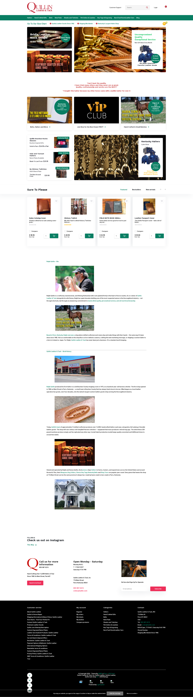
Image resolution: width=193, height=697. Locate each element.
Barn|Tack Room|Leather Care (124, 18)
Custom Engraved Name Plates (37, 630)
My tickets (79, 617)
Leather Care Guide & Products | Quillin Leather (42, 633)
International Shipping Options (37, 646)
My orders (79, 614)
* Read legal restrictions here (129, 593)
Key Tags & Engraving (104, 18)
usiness (84, 470)
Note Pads (58, 18)
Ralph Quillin (51, 387)
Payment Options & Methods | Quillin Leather (42, 643)
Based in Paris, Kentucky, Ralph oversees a (61, 335)
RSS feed (112, 673)
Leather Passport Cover (144, 218)
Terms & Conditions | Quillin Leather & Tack (41, 635)
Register (79, 612)
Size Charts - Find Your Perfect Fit (38, 619)
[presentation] (160, 189)
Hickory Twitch (70, 218)
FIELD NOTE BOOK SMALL (110, 218)
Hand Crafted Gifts (40, 18)
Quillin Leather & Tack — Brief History (59, 351)
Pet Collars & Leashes (88, 18)
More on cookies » (132, 693)
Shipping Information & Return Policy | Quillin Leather (44, 617)
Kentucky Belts (93, 472)
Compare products (82, 622)
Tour (28, 659)
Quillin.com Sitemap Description (38, 627)
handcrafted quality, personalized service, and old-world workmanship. (112, 301)
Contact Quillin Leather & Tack (37, 622)
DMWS (100, 673)
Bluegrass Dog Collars (68, 472)
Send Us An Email (35, 583)
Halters (29, 18)
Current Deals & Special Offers (37, 638)
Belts (50, 18)
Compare (34, 231)
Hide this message (115, 693)
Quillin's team (55, 427)
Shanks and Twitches (71, 18)
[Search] (147, 7)
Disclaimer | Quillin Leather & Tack (38, 640)
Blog (138, 18)
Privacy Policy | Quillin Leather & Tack (39, 653)
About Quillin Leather (34, 612)
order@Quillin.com (80, 591)
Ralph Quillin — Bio (53, 261)
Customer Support (115, 7)
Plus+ (105, 673)
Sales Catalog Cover (37, 218)
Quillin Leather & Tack (78, 340)
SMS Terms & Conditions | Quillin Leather (40, 656)
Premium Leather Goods (35, 625)
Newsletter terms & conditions (37, 648)
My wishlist (80, 619)
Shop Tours (105, 472)
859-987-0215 (78, 588)
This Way (30, 545)
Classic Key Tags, (82, 472)
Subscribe (158, 589)
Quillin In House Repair (34, 614)
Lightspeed (100, 684)
